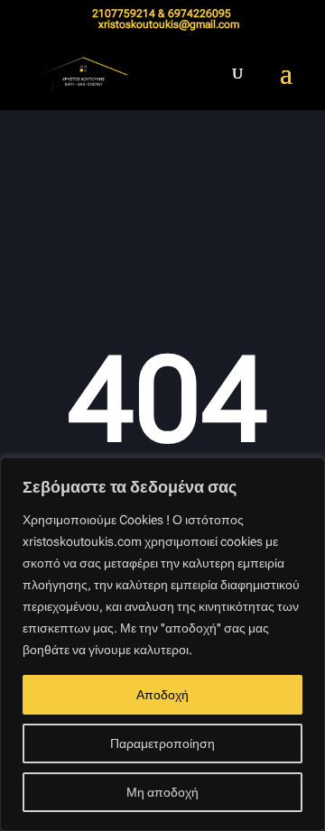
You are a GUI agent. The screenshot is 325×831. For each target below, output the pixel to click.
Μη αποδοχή (162, 792)
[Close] (306, 473)
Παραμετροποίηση (162, 743)
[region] (162, 644)
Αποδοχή (162, 695)
